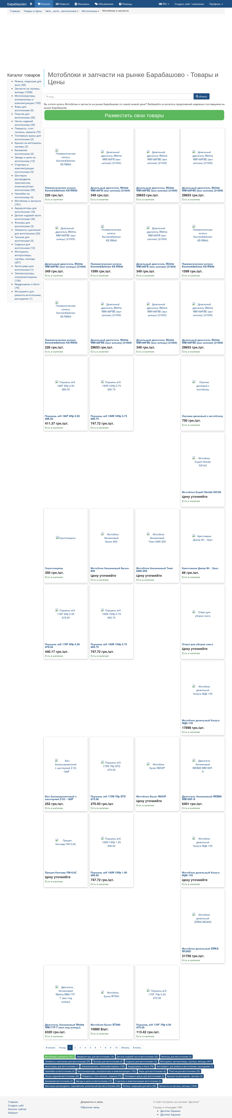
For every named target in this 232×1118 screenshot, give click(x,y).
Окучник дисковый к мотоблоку (202, 416)
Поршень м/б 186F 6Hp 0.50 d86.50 (62, 417)
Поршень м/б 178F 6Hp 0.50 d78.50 (62, 645)
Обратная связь (90, 1107)
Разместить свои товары (134, 115)
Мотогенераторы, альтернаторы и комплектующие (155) (28, 99)
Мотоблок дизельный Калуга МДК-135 (200, 721)
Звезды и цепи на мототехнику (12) (25, 159)
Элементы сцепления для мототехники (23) (28, 231)
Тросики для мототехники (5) (24, 238)
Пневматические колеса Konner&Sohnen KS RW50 (61, 189)
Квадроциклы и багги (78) (141, 1066)
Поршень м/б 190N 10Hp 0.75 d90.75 (109, 417)
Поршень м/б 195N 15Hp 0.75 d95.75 (109, 645)
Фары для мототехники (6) (24, 108)
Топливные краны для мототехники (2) (28, 137)
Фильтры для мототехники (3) (24, 224)
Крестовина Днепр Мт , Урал (200, 568)
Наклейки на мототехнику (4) (24, 195)
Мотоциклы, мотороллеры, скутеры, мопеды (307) (25, 257)
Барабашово (16, 3)
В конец (137, 1047)
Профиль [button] (215, 4)
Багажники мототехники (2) (24, 151)
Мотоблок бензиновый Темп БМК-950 (154, 569)
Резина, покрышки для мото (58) (139, 1085)
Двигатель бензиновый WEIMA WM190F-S (202, 797)
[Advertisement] (116, 43)
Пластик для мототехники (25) (25, 115)
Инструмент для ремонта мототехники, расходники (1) (28, 294)
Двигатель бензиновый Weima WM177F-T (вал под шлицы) (64, 1026)
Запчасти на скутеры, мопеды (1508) (27, 90)
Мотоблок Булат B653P (151, 796)
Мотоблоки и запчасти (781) (59, 1056)
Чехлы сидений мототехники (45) (25, 122)
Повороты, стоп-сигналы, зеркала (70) (28, 130)
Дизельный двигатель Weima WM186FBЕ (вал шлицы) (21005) (65, 265)
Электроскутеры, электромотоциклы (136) (26, 276)
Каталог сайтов (17, 1109)
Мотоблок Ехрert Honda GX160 (201, 492)
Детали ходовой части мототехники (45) (28, 217)
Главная (13, 1102)
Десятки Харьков (170, 1114)
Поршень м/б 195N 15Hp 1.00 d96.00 (109, 874)
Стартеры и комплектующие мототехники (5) (24, 168)
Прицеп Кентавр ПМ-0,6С (61, 872)
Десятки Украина (170, 1111)
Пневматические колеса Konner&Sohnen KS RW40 (107, 265)
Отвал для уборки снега (197, 644)
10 (116, 1047)
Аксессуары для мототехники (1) (24, 267)
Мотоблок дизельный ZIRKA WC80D (200, 950)
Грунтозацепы (54, 568)
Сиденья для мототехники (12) (25, 246)
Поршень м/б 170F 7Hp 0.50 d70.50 (153, 1026)
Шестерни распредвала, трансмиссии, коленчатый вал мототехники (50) (25, 183)
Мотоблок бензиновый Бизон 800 (110, 569)
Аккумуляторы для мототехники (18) (26, 209)
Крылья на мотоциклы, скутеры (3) (185, 1076)
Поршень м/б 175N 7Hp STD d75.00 (108, 797)
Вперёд (125, 1047)
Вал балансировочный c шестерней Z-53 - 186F (61, 797)
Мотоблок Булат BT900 (105, 1024)
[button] (164, 3)
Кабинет (13, 1112)
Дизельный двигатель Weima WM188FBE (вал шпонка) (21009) (156, 189)
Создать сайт (189, 4)
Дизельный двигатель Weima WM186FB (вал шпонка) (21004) (110, 189)
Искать (202, 96)
